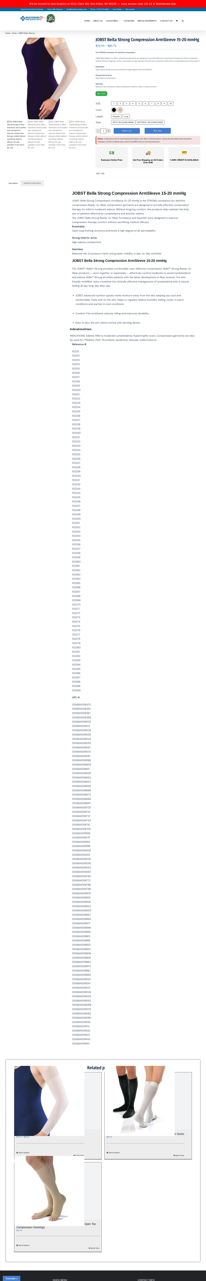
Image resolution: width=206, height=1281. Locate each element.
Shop (14, 33)
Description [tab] (13, 183)
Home (8, 33)
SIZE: (98, 103)
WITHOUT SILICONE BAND (150, 122)
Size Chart (101, 93)
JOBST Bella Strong (26, 33)
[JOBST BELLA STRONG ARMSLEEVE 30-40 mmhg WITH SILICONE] (48, 78)
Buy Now (158, 131)
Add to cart (126, 131)
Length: (99, 116)
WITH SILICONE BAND (123, 122)
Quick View (179, 1155)
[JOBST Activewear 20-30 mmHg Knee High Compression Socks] (148, 1100)
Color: (99, 110)
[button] (183, 20)
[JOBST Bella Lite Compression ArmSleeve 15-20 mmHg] (57, 1100)
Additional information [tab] (32, 183)
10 (171, 103)
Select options (114, 1153)
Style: (98, 122)
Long (126, 116)
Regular (116, 116)
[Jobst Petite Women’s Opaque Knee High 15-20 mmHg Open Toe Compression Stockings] (57, 1190)
